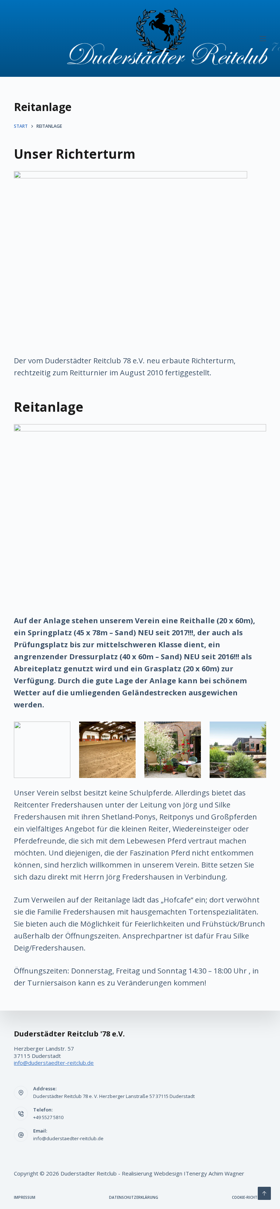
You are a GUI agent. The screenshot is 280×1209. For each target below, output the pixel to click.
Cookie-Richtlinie (249, 1197)
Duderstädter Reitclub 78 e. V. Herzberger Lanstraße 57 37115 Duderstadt (114, 1096)
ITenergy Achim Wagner (214, 1173)
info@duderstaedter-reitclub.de (54, 1062)
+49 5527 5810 (48, 1117)
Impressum (24, 1197)
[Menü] (263, 38)
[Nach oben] (264, 1193)
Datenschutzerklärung (133, 1197)
